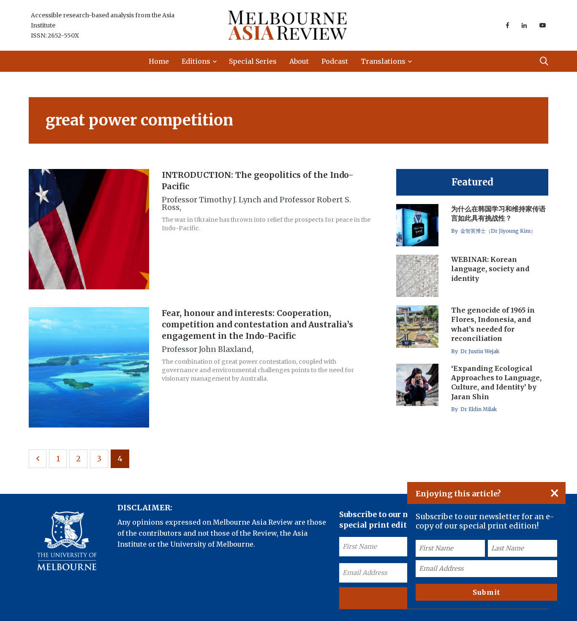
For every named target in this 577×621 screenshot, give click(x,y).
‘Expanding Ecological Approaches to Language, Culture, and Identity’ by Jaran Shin (496, 382)
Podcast (334, 61)
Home (159, 61)
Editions (196, 61)
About (299, 61)
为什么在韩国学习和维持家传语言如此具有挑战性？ (498, 213)
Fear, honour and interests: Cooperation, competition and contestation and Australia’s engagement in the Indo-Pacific (257, 324)
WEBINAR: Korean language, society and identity (490, 269)
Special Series (253, 61)
